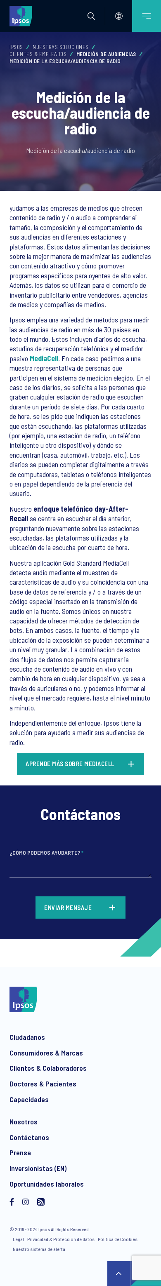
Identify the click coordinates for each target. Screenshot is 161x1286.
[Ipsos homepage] (22, 15)
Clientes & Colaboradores (48, 1067)
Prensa (20, 1152)
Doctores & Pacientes (42, 1083)
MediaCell (44, 358)
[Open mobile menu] (146, 16)
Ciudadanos (27, 1036)
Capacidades (29, 1099)
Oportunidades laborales (46, 1183)
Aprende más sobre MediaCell (71, 763)
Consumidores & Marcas (46, 1052)
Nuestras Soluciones (61, 47)
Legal (18, 1239)
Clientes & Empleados (37, 54)
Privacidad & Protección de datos (61, 1239)
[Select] (119, 16)
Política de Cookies (117, 1239)
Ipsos (16, 47)
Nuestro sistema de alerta (39, 1249)
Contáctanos (29, 1137)
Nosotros (23, 1121)
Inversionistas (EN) (37, 1168)
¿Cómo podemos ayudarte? (46, 852)
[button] (91, 16)
